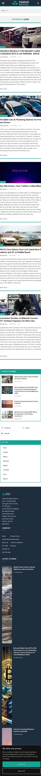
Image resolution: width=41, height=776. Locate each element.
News (5, 448)
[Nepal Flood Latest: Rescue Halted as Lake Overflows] (7, 379)
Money (5, 456)
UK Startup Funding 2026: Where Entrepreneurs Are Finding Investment (25, 414)
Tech (4, 474)
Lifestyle (6, 470)
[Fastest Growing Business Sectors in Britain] (7, 404)
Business (6, 461)
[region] (20, 760)
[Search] (38, 3)
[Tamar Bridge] (20, 3)
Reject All (21, 771)
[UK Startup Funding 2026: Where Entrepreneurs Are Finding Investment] (7, 414)
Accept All (21, 764)
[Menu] (3, 3)
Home (3, 10)
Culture (5, 452)
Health (5, 465)
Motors (5, 479)
